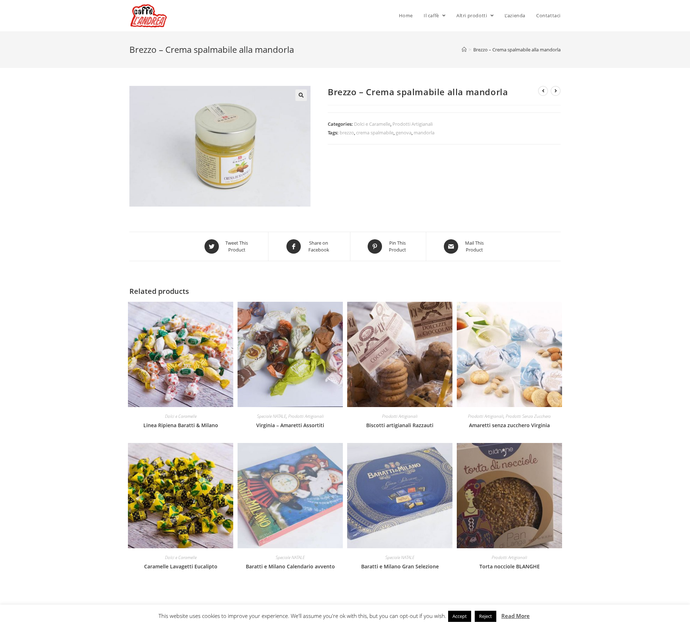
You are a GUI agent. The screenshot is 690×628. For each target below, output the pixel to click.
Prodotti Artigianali (412, 124)
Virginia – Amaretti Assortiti (290, 425)
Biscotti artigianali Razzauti (399, 425)
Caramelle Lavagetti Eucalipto (180, 566)
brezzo (347, 132)
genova (403, 132)
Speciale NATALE (271, 416)
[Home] (464, 49)
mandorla (424, 132)
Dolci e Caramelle (372, 124)
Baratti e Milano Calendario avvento (290, 566)
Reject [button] (485, 616)
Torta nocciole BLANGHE (509, 566)
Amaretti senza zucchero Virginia (509, 425)
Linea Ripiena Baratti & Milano (180, 425)
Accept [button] (459, 616)
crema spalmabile (375, 132)
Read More (515, 615)
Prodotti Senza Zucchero (528, 416)
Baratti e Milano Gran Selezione (400, 566)
